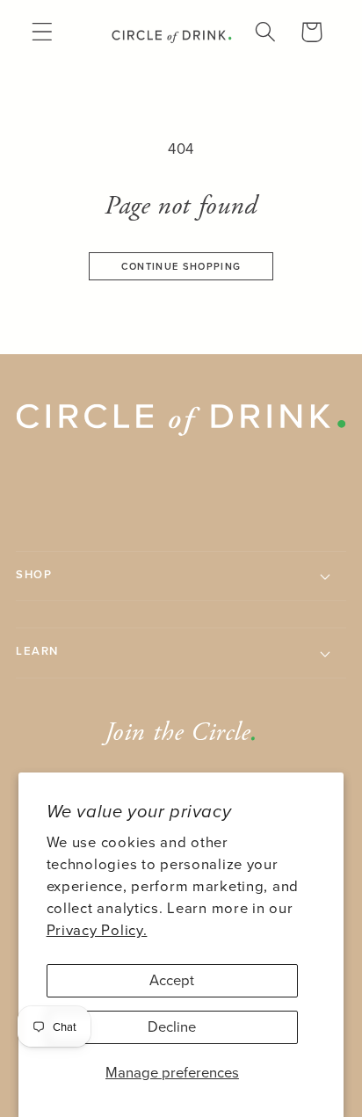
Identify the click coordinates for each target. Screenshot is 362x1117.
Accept (171, 980)
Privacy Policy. (97, 930)
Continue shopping (181, 266)
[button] (42, 32)
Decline (172, 1027)
